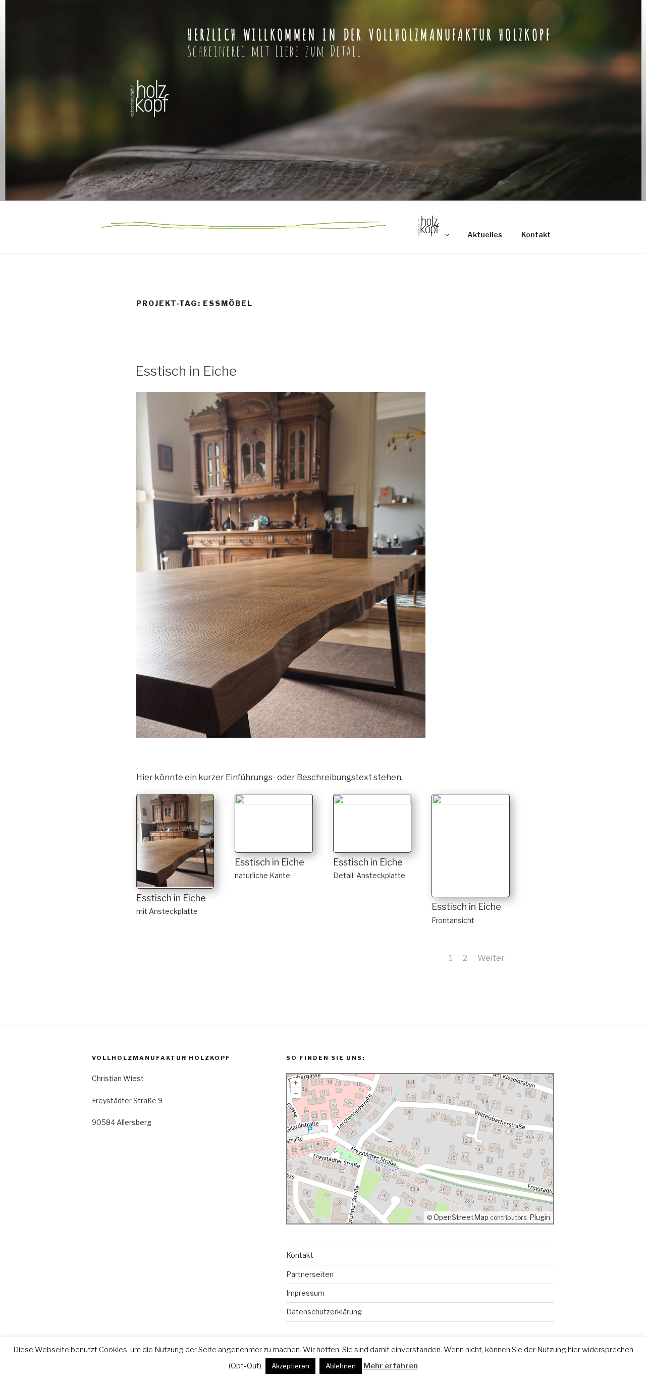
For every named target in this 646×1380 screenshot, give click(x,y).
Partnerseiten (310, 1274)
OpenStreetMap (461, 1217)
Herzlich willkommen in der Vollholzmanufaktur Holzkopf (369, 33)
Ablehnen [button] (341, 1366)
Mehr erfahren (390, 1365)
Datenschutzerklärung (324, 1311)
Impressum (305, 1293)
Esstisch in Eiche (186, 371)
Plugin (539, 1217)
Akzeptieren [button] (290, 1366)
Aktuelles (484, 234)
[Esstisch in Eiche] (175, 886)
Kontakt (536, 234)
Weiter (491, 958)
